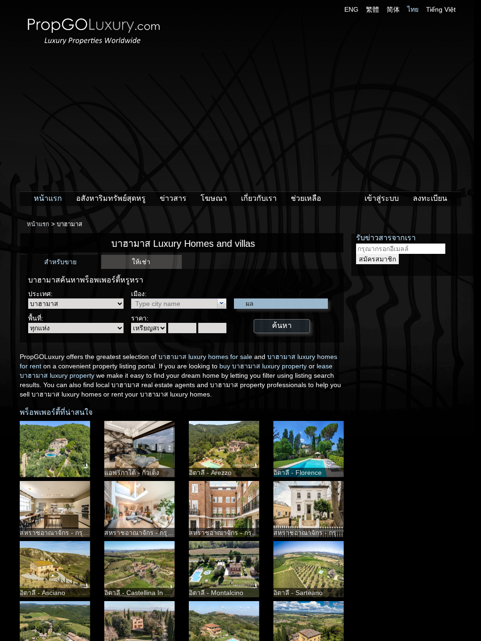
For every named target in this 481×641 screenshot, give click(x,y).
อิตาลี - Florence (297, 472)
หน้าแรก (48, 198)
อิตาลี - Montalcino (216, 592)
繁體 (372, 9)
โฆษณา (214, 198)
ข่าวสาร (173, 198)
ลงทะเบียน (430, 198)
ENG (351, 9)
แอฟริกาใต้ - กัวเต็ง (131, 472)
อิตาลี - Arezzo (210, 472)
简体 (393, 9)
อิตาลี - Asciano (42, 592)
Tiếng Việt (441, 9)
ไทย (413, 9)
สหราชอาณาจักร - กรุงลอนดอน (65, 532)
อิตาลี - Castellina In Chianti (145, 592)
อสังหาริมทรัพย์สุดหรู (111, 198)
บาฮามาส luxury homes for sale (205, 356)
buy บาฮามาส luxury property (263, 366)
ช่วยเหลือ (306, 198)
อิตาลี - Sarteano (298, 592)
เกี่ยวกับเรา (259, 198)
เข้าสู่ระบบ (382, 198)
